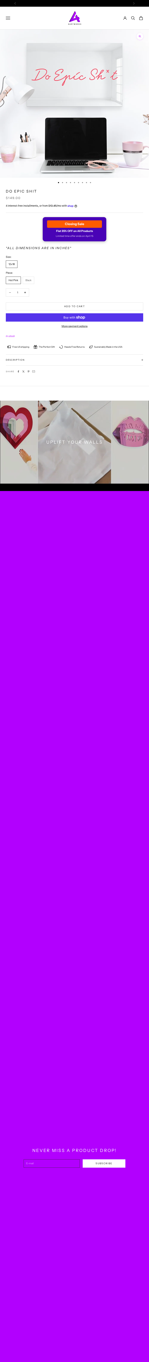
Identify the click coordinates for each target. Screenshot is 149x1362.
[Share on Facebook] (18, 371)
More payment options (75, 326)
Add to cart (74, 306)
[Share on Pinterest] (28, 371)
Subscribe (104, 1163)
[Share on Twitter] (23, 371)
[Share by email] (33, 371)
